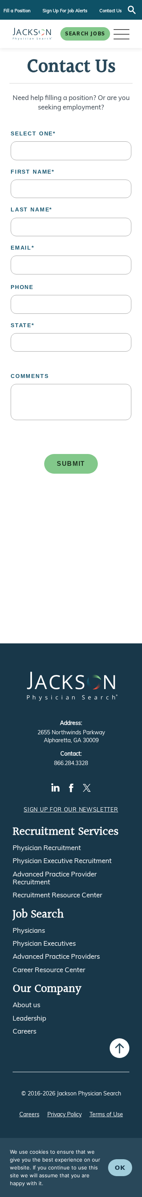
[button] (121, 34)
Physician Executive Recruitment (62, 861)
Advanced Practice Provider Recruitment (55, 878)
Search (131, 10)
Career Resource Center (49, 970)
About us (26, 1005)
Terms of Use (106, 1114)
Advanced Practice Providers (56, 956)
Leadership (29, 1018)
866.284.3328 (71, 763)
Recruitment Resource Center (57, 895)
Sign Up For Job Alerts (65, 10)
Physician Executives (44, 943)
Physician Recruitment (47, 848)
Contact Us (110, 10)
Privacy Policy (64, 1114)
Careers (24, 1031)
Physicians (29, 930)
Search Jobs (85, 34)
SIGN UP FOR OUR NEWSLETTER (71, 809)
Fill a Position (17, 10)
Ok (120, 1167)
